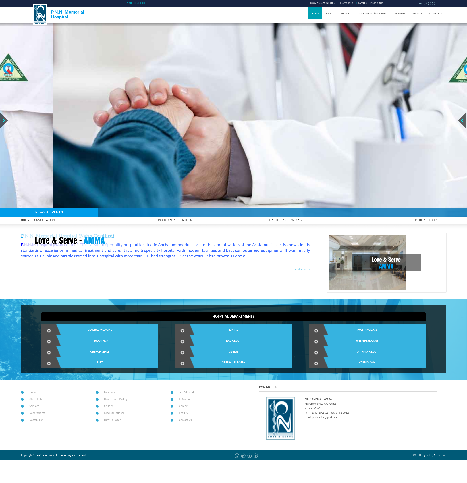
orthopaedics (99, 351)
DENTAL (233, 351)
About (329, 13)
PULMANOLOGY (367, 329)
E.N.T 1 (233, 329)
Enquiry (417, 13)
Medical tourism (428, 220)
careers (362, 3)
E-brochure (376, 3)
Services (345, 13)
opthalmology (367, 351)
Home (315, 13)
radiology (233, 340)
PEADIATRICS (100, 340)
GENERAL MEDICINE (100, 329)
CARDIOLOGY (367, 362)
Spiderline (440, 455)
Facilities (400, 13)
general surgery (233, 362)
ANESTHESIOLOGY (367, 340)
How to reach (346, 3)
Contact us (435, 13)
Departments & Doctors (372, 13)
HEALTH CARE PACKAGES (286, 220)
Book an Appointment (176, 220)
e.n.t (100, 362)
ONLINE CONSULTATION (38, 220)
